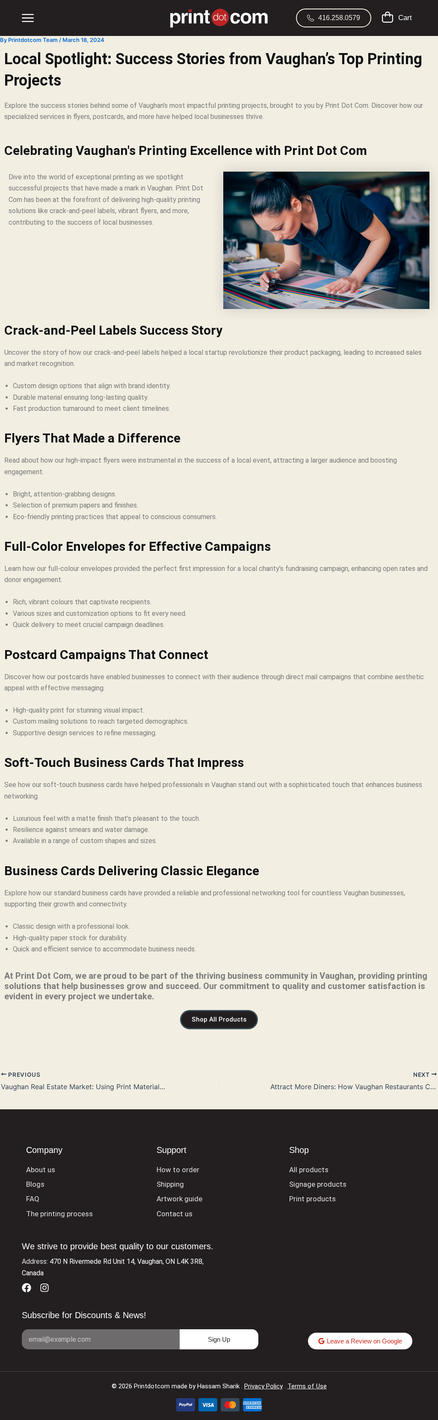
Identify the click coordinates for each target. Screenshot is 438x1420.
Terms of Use (307, 1386)
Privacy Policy (263, 1386)
